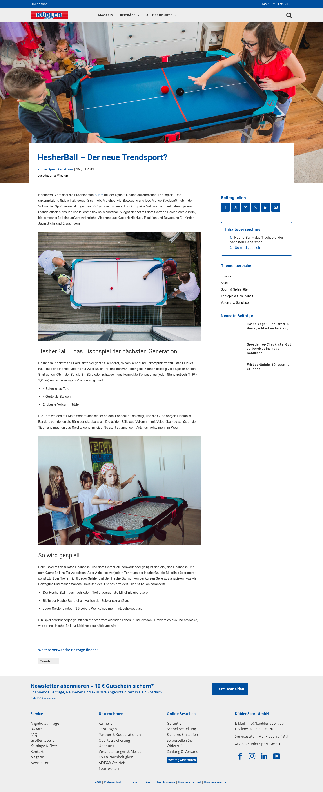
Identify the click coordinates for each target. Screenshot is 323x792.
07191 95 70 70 (261, 728)
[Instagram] (252, 756)
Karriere (105, 723)
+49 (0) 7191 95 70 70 (277, 4)
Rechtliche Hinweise (160, 782)
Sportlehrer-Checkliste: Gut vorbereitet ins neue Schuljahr (269, 348)
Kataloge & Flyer (44, 745)
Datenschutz (113, 782)
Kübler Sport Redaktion (55, 169)
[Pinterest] (245, 207)
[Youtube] (277, 756)
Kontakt (37, 751)
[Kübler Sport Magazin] (59, 15)
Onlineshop (39, 4)
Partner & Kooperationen (120, 734)
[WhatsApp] (255, 207)
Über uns (106, 745)
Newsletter (40, 762)
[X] (235, 207)
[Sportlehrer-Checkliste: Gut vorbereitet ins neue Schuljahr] (231, 350)
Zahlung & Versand (182, 751)
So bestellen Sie (180, 740)
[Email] (275, 207)
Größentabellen (44, 740)
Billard (98, 194)
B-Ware (37, 728)
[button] (289, 15)
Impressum (134, 782)
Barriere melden (216, 782)
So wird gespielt (247, 247)
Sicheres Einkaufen (182, 734)
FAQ (34, 734)
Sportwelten (109, 768)
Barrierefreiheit (189, 782)
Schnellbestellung (181, 728)
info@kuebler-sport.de (265, 723)
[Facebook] (225, 207)
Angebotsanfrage (45, 723)
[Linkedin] (265, 207)
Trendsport (48, 661)
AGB (98, 782)
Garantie (174, 723)
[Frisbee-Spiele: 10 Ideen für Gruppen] (231, 371)
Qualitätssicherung (114, 740)
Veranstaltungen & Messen (121, 751)
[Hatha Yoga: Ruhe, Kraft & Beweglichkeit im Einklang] (231, 330)
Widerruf (174, 745)
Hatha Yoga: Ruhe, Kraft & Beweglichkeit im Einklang (268, 326)
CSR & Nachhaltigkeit (116, 757)
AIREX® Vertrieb (112, 762)
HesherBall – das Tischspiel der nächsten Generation (256, 239)
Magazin (37, 757)
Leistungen (108, 728)
